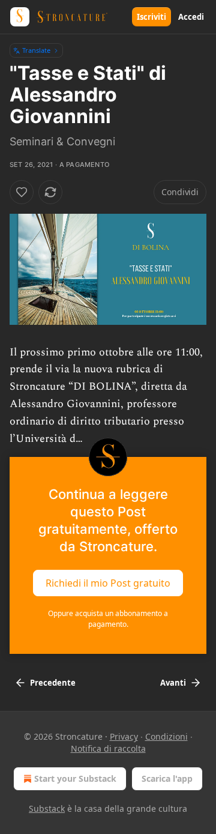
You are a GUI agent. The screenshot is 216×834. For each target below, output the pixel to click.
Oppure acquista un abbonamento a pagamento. (108, 618)
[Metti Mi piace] (22, 192)
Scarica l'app (167, 778)
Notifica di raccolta (108, 748)
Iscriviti (151, 16)
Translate (36, 50)
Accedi (191, 16)
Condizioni (166, 736)
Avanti (173, 682)
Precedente (53, 682)
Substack (47, 808)
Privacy (124, 736)
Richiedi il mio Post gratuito (108, 583)
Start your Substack (75, 778)
